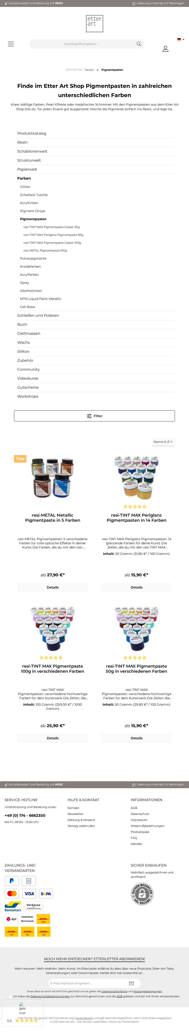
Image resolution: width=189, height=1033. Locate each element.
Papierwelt (27, 169)
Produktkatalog (31, 133)
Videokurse (27, 378)
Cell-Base (27, 307)
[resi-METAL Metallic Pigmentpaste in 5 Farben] (52, 478)
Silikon (23, 351)
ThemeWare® (130, 1021)
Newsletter (75, 814)
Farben (24, 178)
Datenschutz (140, 814)
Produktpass (140, 832)
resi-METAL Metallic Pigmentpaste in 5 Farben (52, 518)
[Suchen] (139, 44)
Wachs (23, 342)
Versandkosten (84, 1018)
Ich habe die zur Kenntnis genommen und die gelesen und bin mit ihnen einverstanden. (96, 996)
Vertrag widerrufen (81, 826)
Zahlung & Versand (81, 820)
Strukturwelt (29, 160)
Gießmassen (28, 333)
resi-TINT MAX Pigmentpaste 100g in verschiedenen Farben (52, 669)
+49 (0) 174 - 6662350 (25, 815)
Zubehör (25, 360)
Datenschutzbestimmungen (50, 996)
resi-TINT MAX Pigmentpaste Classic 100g (52, 242)
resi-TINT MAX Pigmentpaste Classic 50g (52, 227)
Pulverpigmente (33, 258)
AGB (134, 808)
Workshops (27, 396)
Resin (22, 142)
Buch (22, 324)
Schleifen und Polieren (38, 315)
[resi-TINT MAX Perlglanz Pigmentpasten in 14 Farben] (136, 478)
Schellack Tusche (33, 195)
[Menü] (11, 44)
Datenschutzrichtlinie (114, 991)
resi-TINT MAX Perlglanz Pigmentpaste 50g (53, 235)
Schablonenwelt (32, 151)
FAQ (134, 838)
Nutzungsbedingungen (148, 991)
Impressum (139, 820)
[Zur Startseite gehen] (94, 23)
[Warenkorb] (175, 46)
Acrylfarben (29, 274)
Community (28, 369)
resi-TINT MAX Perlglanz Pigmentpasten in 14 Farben (136, 518)
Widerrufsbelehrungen (148, 826)
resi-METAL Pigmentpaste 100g (45, 250)
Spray (24, 283)
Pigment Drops (32, 211)
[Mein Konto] (165, 48)
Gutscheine (28, 387)
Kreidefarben (30, 266)
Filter (97, 416)
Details (53, 587)
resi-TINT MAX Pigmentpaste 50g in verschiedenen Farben (136, 669)
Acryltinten (29, 203)
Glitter (25, 187)
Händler (136, 844)
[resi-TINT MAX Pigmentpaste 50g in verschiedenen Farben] (136, 629)
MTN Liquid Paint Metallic (40, 299)
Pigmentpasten (33, 219)
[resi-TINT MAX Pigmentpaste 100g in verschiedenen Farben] (52, 629)
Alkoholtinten (31, 291)
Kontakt (73, 808)
